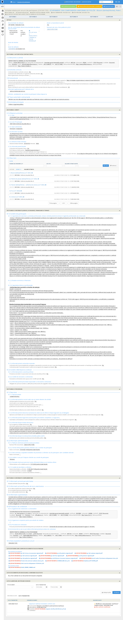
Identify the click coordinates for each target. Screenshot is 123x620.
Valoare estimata (29, 169)
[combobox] (40, 587)
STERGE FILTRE (107, 592)
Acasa (13, 2)
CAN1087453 (12, 49)
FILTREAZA (116, 592)
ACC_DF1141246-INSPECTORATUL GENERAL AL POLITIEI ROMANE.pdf (33, 37)
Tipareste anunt (109, 6)
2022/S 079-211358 (52, 29)
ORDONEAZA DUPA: (12, 596)
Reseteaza (113, 165)
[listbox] (20, 587)
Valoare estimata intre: (71, 163)
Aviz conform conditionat (103, 607)
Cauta (106, 165)
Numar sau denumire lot (16, 163)
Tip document (11, 584)
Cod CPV (48, 163)
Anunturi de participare (23, 2)
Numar (18, 169)
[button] (46, 587)
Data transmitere (41, 584)
